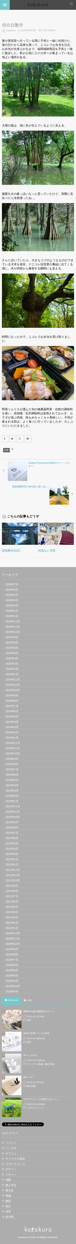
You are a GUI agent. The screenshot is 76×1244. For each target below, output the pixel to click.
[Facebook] (5, 438)
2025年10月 (12, 631)
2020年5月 (12, 970)
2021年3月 (12, 917)
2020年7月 (12, 959)
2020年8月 (12, 954)
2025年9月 (12, 637)
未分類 (9, 1216)
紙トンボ (28, 1077)
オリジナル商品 (35, 1064)
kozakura (10, 30)
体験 (8, 1179)
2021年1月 (12, 928)
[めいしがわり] (11, 1063)
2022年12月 (12, 806)
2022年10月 (12, 816)
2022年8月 (12, 827)
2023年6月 (12, 774)
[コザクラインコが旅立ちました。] (11, 1107)
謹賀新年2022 (11, 550)
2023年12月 (12, 742)
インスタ (11, 1148)
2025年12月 (12, 621)
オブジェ (11, 1153)
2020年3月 (12, 975)
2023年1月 (12, 801)
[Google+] (20, 438)
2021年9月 (12, 885)
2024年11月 (12, 684)
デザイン (11, 1169)
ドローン (11, 1174)
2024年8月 (12, 700)
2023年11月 (12, 748)
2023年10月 (12, 753)
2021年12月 (12, 869)
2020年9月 (12, 949)
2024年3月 (12, 727)
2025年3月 (12, 663)
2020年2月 (12, 980)
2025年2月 (12, 668)
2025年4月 (12, 658)
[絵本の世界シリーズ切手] (11, 1041)
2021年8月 (12, 891)
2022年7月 (12, 832)
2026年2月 (12, 610)
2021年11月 (12, 875)
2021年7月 (12, 896)
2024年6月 (12, 711)
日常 (6, 450)
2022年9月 (12, 822)
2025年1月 (12, 674)
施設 (8, 1200)
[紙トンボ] (11, 1085)
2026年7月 (12, 584)
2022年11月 (12, 811)
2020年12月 (12, 933)
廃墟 (8, 1195)
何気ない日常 (47, 550)
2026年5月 (12, 594)
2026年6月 (12, 589)
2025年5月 (12, 653)
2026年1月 (12, 616)
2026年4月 (12, 600)
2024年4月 (12, 721)
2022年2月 (12, 859)
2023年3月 (12, 790)
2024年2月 (12, 732)
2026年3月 (12, 605)
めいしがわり (30, 1055)
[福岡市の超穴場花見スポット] (11, 1019)
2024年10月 (12, 690)
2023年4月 (12, 785)
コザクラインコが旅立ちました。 (41, 1099)
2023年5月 (12, 779)
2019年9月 (12, 991)
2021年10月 (12, 880)
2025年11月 (12, 626)
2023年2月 (12, 795)
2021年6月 (12, 901)
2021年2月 (12, 922)
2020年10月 (12, 943)
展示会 (9, 1190)
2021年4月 (12, 912)
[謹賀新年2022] (20, 534)
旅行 (8, 1206)
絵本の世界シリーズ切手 (36, 1033)
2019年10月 (12, 986)
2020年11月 (12, 938)
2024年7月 (12, 705)
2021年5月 (12, 906)
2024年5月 (12, 716)
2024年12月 (12, 679)
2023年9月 (12, 758)
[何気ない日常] (56, 534)
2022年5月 (12, 843)
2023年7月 (12, 769)
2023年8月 (12, 764)
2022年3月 (12, 854)
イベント (11, 1142)
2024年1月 (12, 737)
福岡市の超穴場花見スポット (38, 1011)
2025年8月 (12, 642)
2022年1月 (12, 864)
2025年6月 (12, 647)
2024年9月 (12, 695)
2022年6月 (12, 838)
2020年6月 (12, 965)
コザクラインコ (35, 1108)
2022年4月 (12, 848)
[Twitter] (12, 438)
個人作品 (49, 1064)
